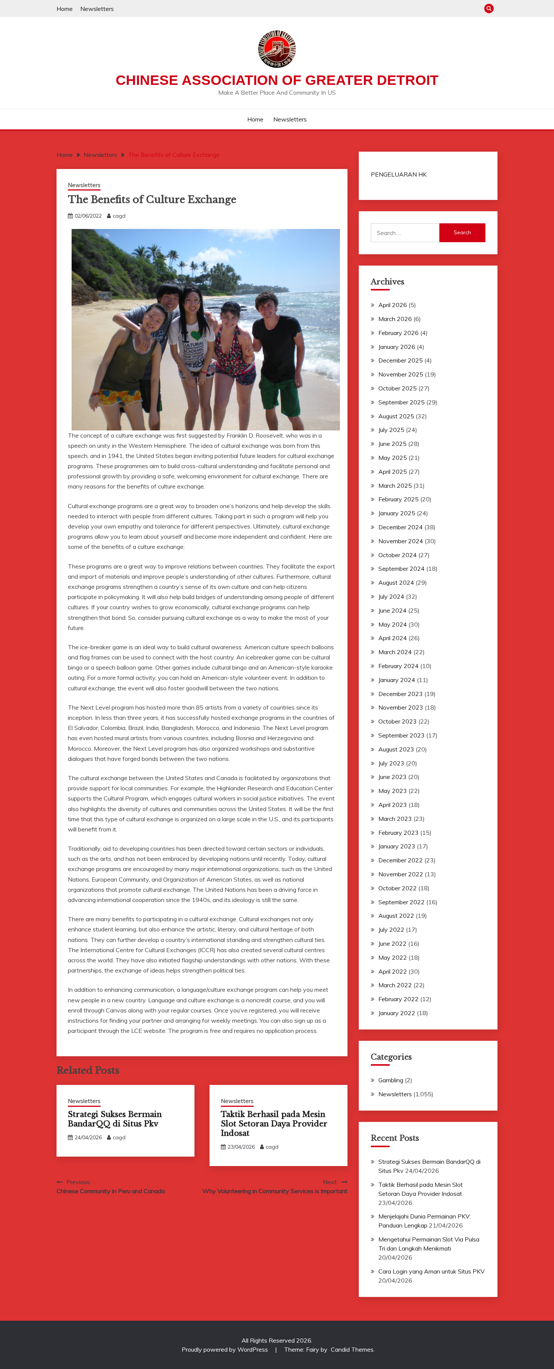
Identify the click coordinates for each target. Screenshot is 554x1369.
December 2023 (400, 694)
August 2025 (396, 416)
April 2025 (392, 471)
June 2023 (392, 777)
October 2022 (397, 888)
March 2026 (395, 319)
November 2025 (400, 374)
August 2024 (396, 582)
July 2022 (391, 929)
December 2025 (400, 360)
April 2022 (392, 971)
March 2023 (395, 818)
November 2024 (400, 541)
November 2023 (400, 707)
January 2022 (396, 1013)
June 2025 (392, 443)
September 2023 (401, 735)
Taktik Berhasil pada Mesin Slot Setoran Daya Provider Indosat (274, 1124)
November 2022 (400, 874)
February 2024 (398, 666)
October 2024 (397, 555)
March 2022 (395, 985)
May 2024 (392, 624)
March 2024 (395, 652)
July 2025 (391, 429)
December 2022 (400, 860)
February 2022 (398, 999)
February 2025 (398, 499)
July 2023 (391, 763)
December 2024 (400, 527)
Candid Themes (352, 1349)
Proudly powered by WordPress (225, 1349)
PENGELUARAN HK (399, 174)
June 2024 (392, 610)
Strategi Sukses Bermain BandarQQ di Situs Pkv (115, 1119)
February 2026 (398, 332)
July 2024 (391, 596)
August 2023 (396, 749)
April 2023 (392, 804)
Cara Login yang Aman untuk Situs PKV (431, 1271)
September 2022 (401, 902)
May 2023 (392, 790)
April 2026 (392, 305)
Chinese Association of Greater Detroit (277, 80)
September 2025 (401, 402)
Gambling (390, 1080)
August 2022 (396, 915)
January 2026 (396, 346)
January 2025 (396, 513)
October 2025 (397, 388)
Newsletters (97, 8)
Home (65, 8)
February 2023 (398, 832)
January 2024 (396, 680)
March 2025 (395, 485)
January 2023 (396, 846)
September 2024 (401, 568)
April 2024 (392, 638)
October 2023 (397, 721)
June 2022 (392, 943)
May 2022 (392, 957)
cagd (119, 215)
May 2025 (392, 457)
